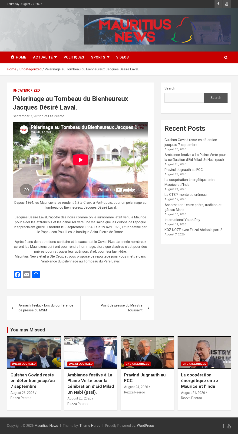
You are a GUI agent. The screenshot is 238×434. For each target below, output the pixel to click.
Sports (98, 57)
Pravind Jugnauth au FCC (184, 170)
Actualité (43, 57)
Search (170, 88)
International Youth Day (182, 220)
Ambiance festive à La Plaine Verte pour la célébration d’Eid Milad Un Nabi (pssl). (90, 383)
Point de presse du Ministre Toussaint (121, 307)
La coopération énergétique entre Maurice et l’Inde (199, 380)
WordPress (145, 426)
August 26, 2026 (22, 393)
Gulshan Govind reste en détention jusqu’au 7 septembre (32, 380)
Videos (122, 57)
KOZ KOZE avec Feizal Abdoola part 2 (193, 230)
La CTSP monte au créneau (186, 195)
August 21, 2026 (193, 393)
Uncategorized (26, 90)
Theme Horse (89, 426)
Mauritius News (46, 426)
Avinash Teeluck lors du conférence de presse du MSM (46, 307)
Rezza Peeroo (54, 116)
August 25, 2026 (79, 398)
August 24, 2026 (136, 387)
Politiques (74, 57)
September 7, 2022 (27, 116)
